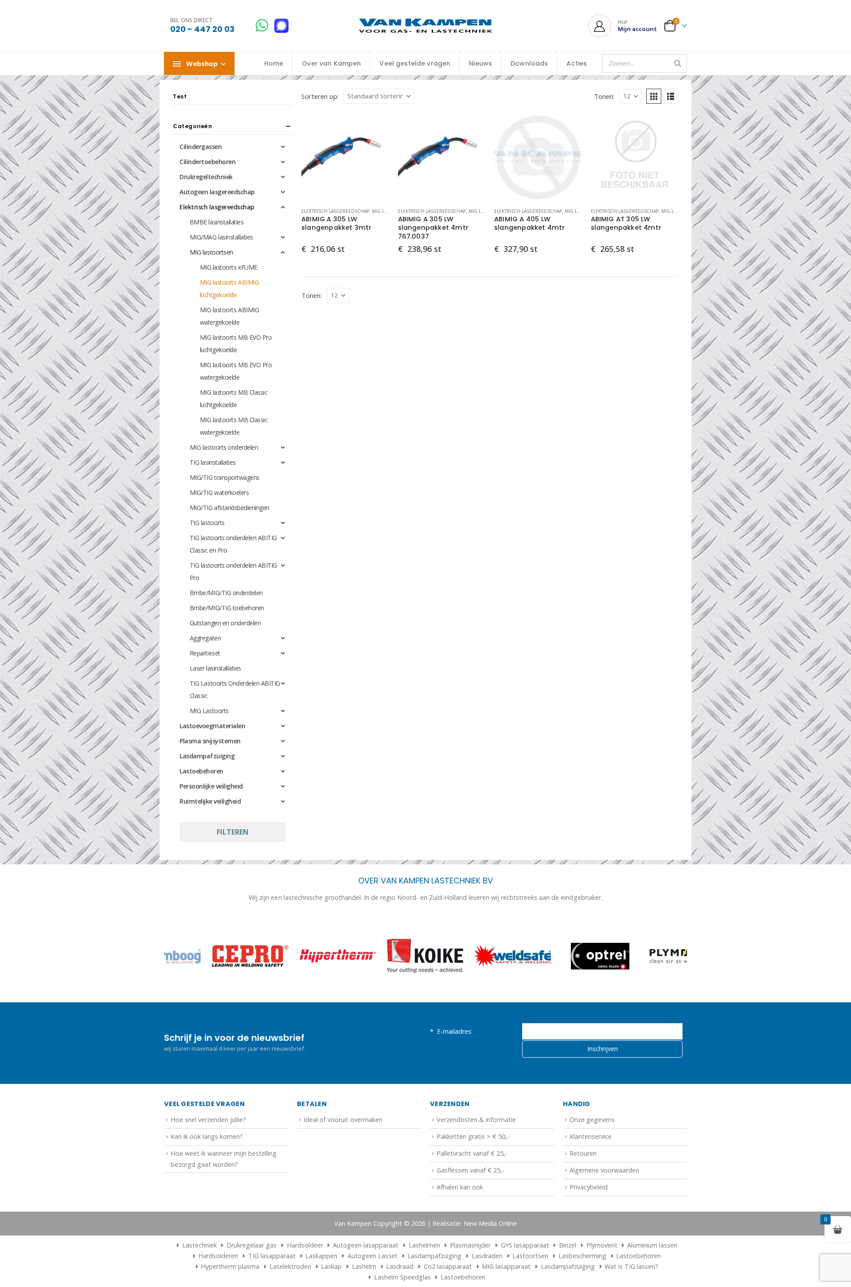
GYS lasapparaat (525, 1245)
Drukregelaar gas (251, 1245)
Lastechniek (199, 1245)
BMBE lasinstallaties (216, 222)
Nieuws (480, 63)
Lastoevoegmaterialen (212, 726)
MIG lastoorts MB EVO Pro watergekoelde (236, 371)
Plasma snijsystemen (210, 741)
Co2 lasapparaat (448, 1266)
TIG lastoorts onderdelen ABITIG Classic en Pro (233, 544)
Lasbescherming (582, 1256)
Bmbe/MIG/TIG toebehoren (227, 608)
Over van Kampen (331, 63)
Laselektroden (290, 1266)
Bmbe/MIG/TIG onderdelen (226, 593)
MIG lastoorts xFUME (229, 267)
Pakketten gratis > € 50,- (473, 1136)
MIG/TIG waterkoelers (219, 492)
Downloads (529, 63)
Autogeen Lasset (372, 1256)
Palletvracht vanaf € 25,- (472, 1153)
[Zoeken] (678, 63)
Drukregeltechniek (206, 177)
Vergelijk (375, 147)
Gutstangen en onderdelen (225, 623)
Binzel (567, 1245)
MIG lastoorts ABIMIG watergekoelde (229, 316)
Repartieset (205, 653)
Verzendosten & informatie (476, 1119)
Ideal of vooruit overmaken (343, 1119)
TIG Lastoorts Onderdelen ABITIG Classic (235, 689)
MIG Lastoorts (209, 710)
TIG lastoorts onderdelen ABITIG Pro (233, 571)
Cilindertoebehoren (207, 161)
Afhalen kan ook (460, 1187)
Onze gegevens (592, 1119)
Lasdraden (487, 1256)
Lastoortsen (530, 1256)
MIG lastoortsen (211, 252)
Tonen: (604, 96)
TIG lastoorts (207, 522)
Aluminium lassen (652, 1245)
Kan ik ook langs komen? (207, 1136)
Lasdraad (400, 1266)
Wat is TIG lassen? (631, 1266)
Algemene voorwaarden (604, 1170)
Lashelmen (424, 1245)
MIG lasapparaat (506, 1266)
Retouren (583, 1153)
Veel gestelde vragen (414, 63)
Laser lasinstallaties (215, 668)
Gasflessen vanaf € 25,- (470, 1170)
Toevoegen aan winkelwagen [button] (375, 127)
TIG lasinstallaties (213, 462)
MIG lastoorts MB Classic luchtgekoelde (233, 398)
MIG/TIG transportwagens (225, 477)
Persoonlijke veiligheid (211, 786)
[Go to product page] (345, 156)
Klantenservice (591, 1136)
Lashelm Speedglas (402, 1277)
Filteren (233, 832)
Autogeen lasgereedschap (217, 192)
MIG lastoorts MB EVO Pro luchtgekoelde (236, 343)
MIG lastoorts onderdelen (224, 447)
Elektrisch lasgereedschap (335, 211)
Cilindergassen (201, 146)
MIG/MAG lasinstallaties (221, 237)
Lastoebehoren (201, 771)
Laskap (331, 1266)
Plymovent (601, 1245)
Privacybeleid (589, 1187)
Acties (576, 63)
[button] (653, 96)
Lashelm (364, 1266)
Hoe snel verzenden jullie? (208, 1119)
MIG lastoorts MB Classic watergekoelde (233, 426)
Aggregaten (205, 638)
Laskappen (321, 1256)
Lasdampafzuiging (207, 756)
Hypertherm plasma (230, 1266)
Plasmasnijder (470, 1245)
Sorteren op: (320, 96)
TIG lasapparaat (272, 1256)
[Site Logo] (425, 26)
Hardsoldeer (305, 1245)
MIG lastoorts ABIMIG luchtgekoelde (229, 288)
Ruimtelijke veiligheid (210, 801)
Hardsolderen (218, 1256)
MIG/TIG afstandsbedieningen (229, 507)
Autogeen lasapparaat (365, 1245)
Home (274, 63)
